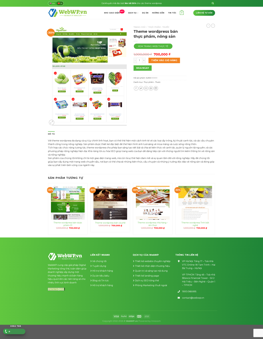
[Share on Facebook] (136, 88)
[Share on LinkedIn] (156, 88)
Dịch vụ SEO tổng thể (147, 280)
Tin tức (172, 13)
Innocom (156, 321)
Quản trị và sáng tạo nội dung (151, 271)
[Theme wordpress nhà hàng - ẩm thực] (153, 203)
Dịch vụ (132, 13)
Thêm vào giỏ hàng (164, 60)
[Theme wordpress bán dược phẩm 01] (68, 203)
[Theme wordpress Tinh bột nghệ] (195, 203)
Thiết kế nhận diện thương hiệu (152, 266)
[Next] (215, 210)
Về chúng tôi (99, 261)
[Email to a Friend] (146, 88)
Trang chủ (139, 27)
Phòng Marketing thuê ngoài (151, 285)
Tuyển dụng (99, 266)
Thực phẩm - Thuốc (158, 27)
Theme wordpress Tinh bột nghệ (195, 224)
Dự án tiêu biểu (100, 275)
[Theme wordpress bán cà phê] (110, 203)
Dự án (145, 13)
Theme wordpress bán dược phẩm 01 (68, 224)
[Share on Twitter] (141, 88)
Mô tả (51, 134)
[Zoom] (51, 122)
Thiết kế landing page (147, 275)
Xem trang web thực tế (153, 46)
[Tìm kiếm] (213, 3)
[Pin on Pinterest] (151, 88)
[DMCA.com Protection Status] (56, 289)
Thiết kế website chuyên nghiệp (152, 261)
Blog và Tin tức (100, 280)
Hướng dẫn (158, 13)
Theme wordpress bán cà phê (110, 223)
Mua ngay (142, 68)
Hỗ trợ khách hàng (102, 271)
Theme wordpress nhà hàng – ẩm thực (153, 224)
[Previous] (48, 210)
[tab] (51, 134)
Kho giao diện (114, 12)
